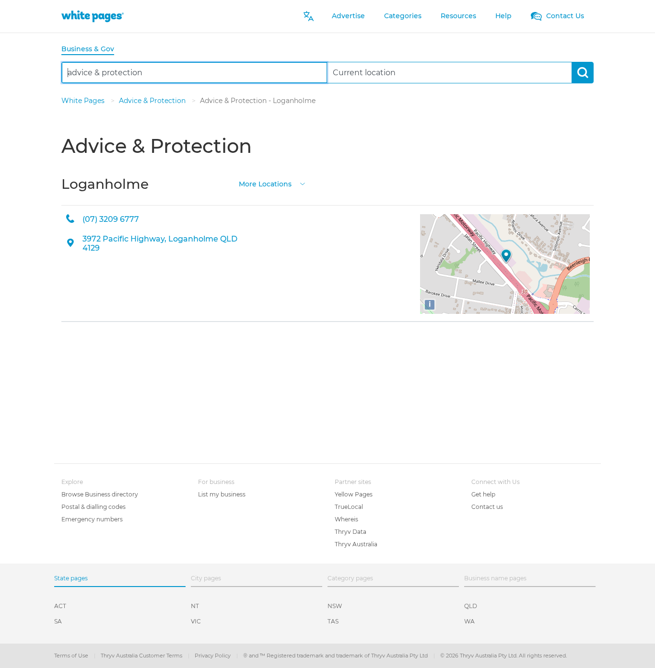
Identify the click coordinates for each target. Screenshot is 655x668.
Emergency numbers (92, 519)
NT (195, 606)
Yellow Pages (354, 494)
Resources (458, 16)
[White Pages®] (92, 16)
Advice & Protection (153, 100)
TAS (333, 621)
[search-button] (582, 72)
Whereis (346, 519)
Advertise (348, 16)
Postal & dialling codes (93, 506)
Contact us (487, 506)
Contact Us (564, 16)
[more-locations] (302, 183)
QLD (470, 606)
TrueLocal (349, 506)
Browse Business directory (99, 494)
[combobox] (194, 72)
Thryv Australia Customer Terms (142, 655)
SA (58, 621)
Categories (402, 16)
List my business (222, 494)
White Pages (83, 100)
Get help (483, 494)
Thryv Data (350, 531)
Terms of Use (72, 655)
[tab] (91, 49)
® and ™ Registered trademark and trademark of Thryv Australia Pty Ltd (336, 655)
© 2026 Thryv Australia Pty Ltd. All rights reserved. (503, 655)
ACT (60, 606)
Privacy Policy (213, 655)
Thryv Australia (356, 544)
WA (469, 621)
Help (503, 16)
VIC (196, 621)
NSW (335, 606)
